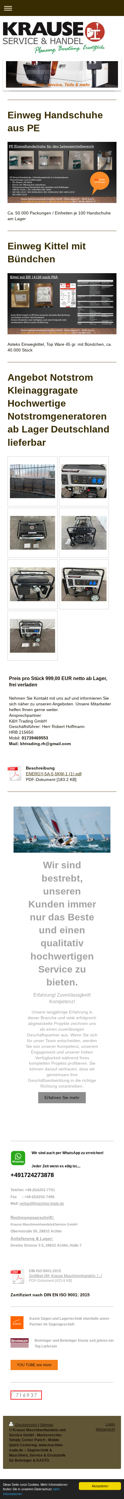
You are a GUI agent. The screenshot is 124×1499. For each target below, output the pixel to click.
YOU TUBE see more (34, 1365)
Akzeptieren (100, 1486)
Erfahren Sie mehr (62, 1097)
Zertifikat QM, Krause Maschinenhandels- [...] (65, 1276)
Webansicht (105, 1429)
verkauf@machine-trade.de (42, 1203)
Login (110, 1424)
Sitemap (46, 1425)
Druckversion (26, 1425)
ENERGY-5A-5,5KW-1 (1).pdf (54, 773)
